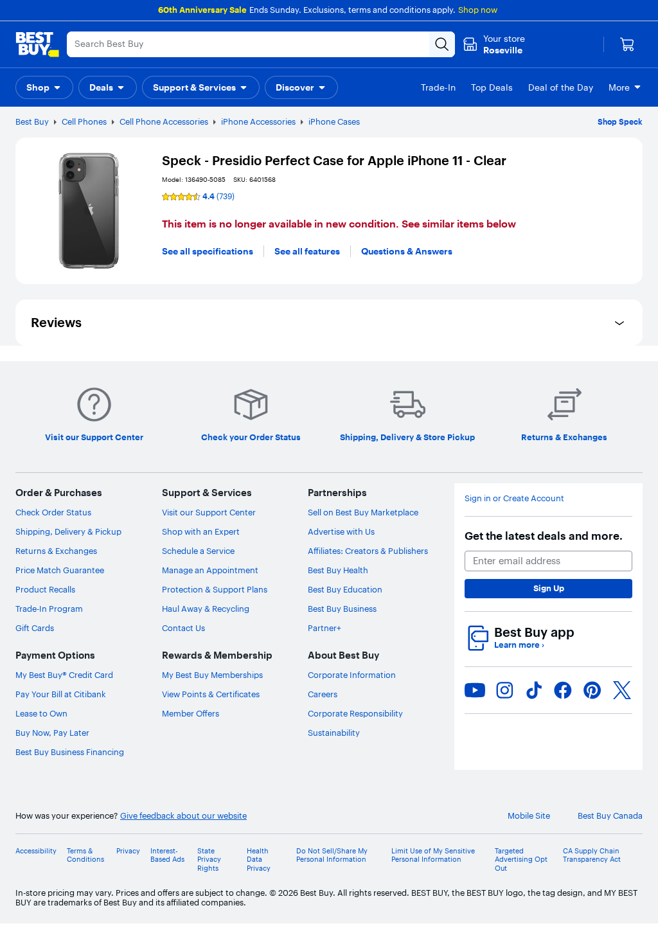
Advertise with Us (341, 531)
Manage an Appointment (210, 570)
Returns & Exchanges (56, 551)
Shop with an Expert (201, 531)
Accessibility (36, 851)
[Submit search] (442, 44)
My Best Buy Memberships (212, 675)
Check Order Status (53, 512)
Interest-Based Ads (167, 855)
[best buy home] (37, 44)
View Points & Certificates (211, 694)
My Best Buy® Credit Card (64, 675)
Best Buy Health (338, 570)
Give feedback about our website (183, 816)
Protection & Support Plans (214, 589)
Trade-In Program (49, 608)
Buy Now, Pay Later (52, 732)
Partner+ (324, 628)
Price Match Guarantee (59, 570)
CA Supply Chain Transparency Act (592, 855)
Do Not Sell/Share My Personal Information (332, 855)
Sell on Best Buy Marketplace (363, 512)
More (619, 87)
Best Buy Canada (610, 816)
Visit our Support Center (209, 512)
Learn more (519, 645)
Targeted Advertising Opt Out (521, 859)
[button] (44, 87)
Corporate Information (352, 675)
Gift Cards (34, 628)
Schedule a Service (198, 551)
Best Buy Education (345, 589)
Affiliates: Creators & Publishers (368, 551)
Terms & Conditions (85, 855)
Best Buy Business (342, 608)
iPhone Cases (334, 121)
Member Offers (190, 713)
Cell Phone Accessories (164, 121)
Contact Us (183, 628)
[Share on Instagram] (504, 690)
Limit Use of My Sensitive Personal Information (433, 855)
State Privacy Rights (209, 859)
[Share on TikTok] (534, 690)
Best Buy (32, 121)
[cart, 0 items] (627, 44)
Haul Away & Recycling (205, 608)
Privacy (128, 851)
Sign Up (548, 588)
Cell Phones (84, 121)
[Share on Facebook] (563, 690)
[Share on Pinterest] (592, 690)
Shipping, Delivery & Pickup (68, 531)
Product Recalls (45, 589)
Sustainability (334, 732)
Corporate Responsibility (355, 713)
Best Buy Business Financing (69, 752)
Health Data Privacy (259, 859)
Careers (322, 694)
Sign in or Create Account (514, 498)
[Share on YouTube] (475, 690)
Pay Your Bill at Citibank (60, 694)
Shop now (477, 9)
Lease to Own (41, 713)
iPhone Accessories (258, 121)
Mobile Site (529, 816)
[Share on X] (622, 690)
